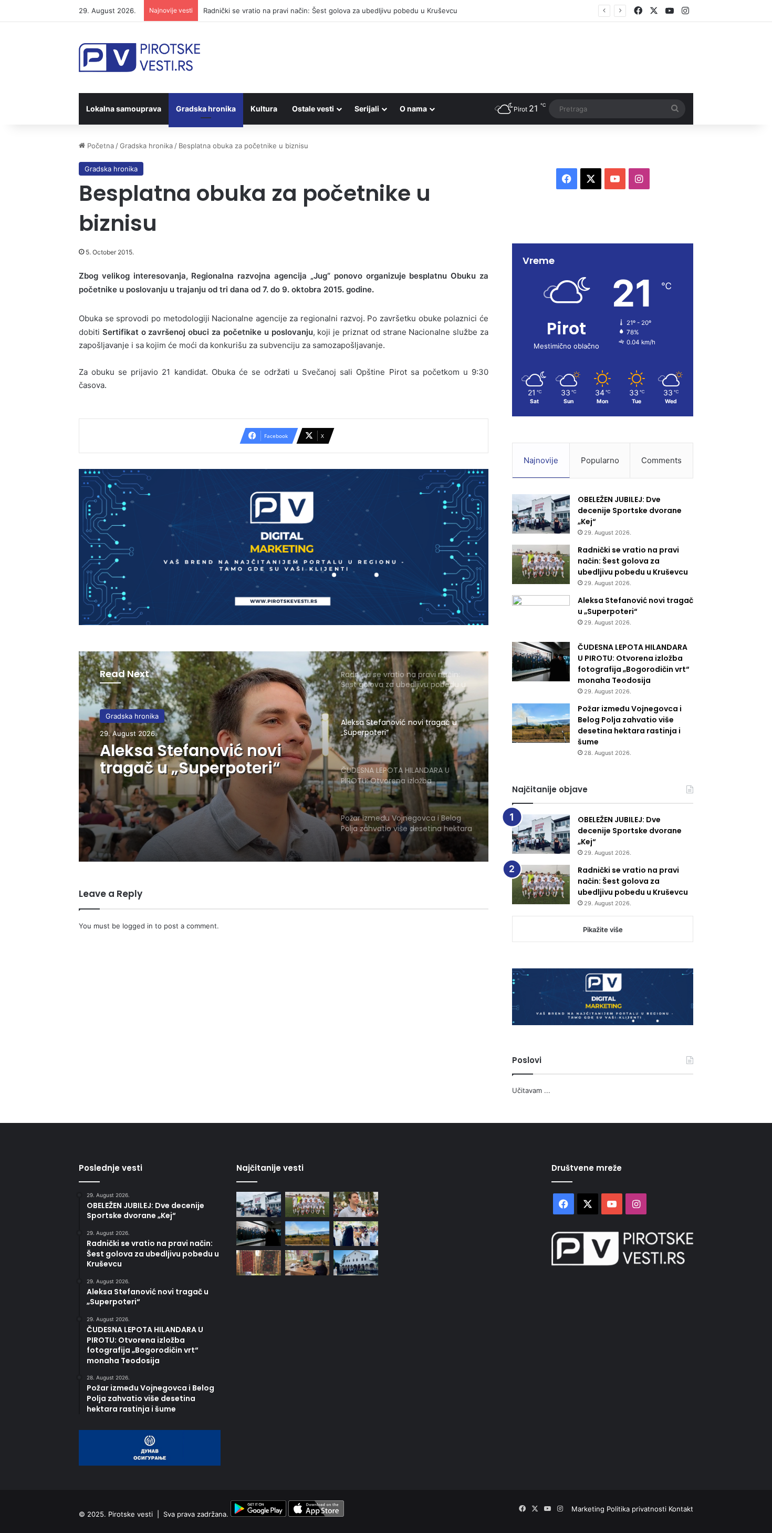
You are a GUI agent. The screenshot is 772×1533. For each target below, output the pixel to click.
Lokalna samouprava (123, 108)
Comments (661, 460)
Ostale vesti (313, 108)
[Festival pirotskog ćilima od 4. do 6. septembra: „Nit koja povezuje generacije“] (258, 1262)
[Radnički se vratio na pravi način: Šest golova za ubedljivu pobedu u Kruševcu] (541, 564)
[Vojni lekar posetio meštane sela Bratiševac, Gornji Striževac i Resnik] (307, 1262)
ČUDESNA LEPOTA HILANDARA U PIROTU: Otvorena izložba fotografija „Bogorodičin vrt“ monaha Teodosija (634, 664)
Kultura (264, 108)
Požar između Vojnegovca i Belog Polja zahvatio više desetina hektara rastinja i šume (630, 725)
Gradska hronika (206, 108)
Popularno (600, 460)
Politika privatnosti (638, 1509)
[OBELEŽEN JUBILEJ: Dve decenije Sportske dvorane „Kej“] (541, 514)
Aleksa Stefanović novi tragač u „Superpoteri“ (190, 759)
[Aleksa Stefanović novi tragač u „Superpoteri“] (541, 615)
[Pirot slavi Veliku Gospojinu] (355, 1262)
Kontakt (681, 1509)
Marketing (589, 1509)
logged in (137, 926)
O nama (413, 108)
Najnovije (541, 460)
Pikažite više (603, 929)
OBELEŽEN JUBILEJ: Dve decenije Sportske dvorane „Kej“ (630, 510)
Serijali (366, 108)
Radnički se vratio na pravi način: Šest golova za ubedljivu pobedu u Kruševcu (633, 561)
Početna (99, 145)
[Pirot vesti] (139, 57)
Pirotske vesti (130, 1514)
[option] (283, 756)
